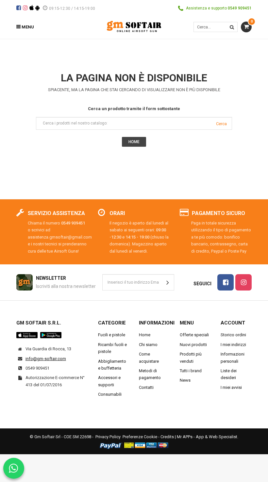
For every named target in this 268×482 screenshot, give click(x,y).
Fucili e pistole (111, 334)
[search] (232, 27)
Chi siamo (148, 344)
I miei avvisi (231, 387)
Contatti (146, 387)
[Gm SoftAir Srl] (134, 26)
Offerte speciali (194, 334)
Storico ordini (233, 334)
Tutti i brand (191, 370)
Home (144, 334)
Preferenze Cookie (140, 436)
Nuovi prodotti (193, 344)
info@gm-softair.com (45, 358)
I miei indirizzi (233, 344)
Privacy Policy (108, 436)
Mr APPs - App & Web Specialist (207, 436)
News (185, 380)
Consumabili (110, 394)
